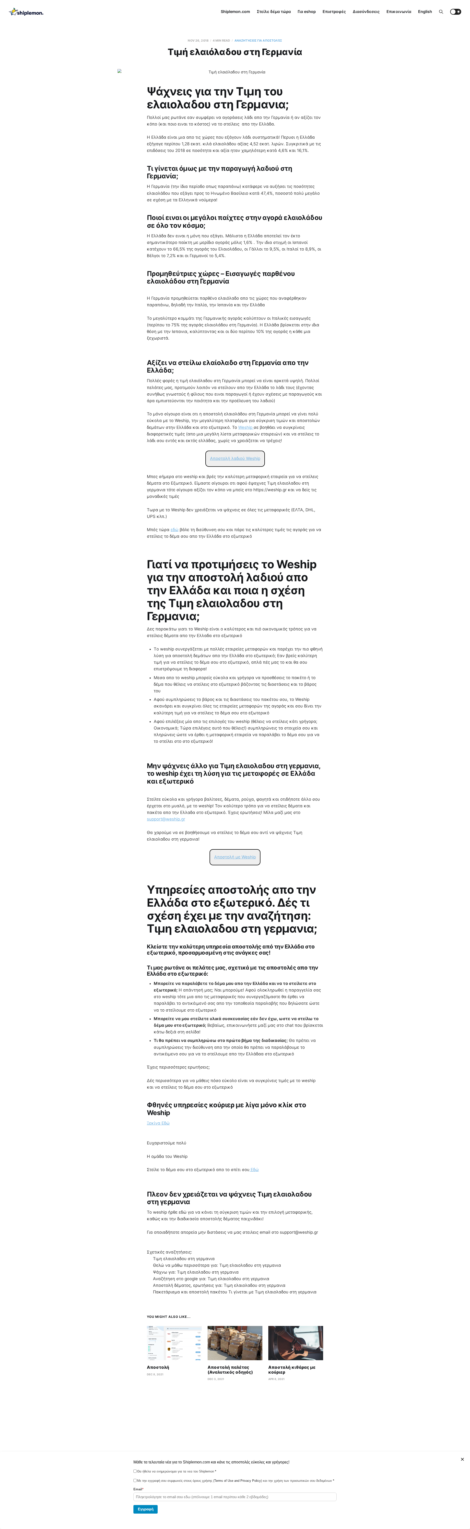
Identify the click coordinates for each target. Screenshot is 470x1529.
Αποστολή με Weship (235, 857)
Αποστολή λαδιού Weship (235, 458)
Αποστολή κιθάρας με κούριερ (292, 1370)
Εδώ (254, 1169)
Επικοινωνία (399, 11)
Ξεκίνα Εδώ (158, 1123)
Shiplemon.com (235, 11)
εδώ (174, 529)
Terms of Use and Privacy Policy (237, 1481)
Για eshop (307, 11)
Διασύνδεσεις (366, 11)
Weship (246, 427)
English (425, 11)
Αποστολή (158, 1367)
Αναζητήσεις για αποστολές (258, 40)
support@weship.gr (166, 819)
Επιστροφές (334, 11)
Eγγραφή (145, 1509)
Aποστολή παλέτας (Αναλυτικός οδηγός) (230, 1370)
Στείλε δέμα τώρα (274, 11)
